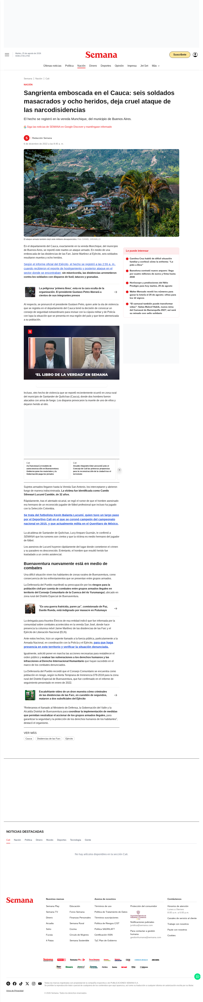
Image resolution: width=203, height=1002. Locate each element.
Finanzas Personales (80, 917)
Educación (75, 906)
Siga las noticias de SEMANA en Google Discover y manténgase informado (69, 126)
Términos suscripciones (106, 917)
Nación (38, 78)
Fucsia (49, 934)
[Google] (8, 984)
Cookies (171, 935)
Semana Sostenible (79, 940)
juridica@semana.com (141, 925)
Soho (48, 929)
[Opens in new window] (14, 984)
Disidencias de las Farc (48, 738)
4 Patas (50, 940)
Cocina (73, 929)
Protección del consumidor (143, 906)
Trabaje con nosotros (178, 924)
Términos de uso (103, 906)
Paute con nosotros (177, 929)
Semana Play (52, 906)
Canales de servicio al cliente (182, 918)
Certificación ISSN (104, 934)
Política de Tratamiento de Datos (111, 912)
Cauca (29, 738)
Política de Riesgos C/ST (107, 923)
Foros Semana (77, 912)
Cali (47, 78)
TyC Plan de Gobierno (106, 940)
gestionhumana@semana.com (145, 937)
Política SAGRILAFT (105, 929)
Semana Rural (77, 923)
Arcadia (50, 923)
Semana (28, 78)
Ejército (69, 738)
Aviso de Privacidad (18, 991)
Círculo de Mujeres (79, 934)
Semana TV (52, 912)
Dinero (49, 917)
